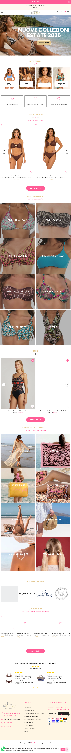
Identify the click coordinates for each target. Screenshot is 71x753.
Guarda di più (34, 189)
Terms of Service (30, 730)
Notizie (26, 733)
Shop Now (22, 32)
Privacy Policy (29, 723)
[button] (34, 688)
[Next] (67, 153)
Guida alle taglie (29, 711)
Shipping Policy (29, 727)
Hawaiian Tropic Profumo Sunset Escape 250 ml (50, 635)
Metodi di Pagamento (31, 717)
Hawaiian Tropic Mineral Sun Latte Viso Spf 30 (31, 635)
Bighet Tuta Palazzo (38, 179)
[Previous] (3, 153)
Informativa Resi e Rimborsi (33, 720)
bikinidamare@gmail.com (12, 720)
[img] (35, 668)
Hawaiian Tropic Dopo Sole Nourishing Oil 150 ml (15, 635)
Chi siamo (28, 708)
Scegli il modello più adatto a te (34, 714)
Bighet (38, 177)
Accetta (64, 749)
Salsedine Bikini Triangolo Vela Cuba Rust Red (35, 406)
